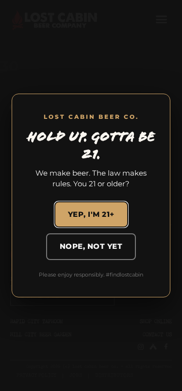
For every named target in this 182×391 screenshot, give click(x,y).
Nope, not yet (91, 246)
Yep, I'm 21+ (91, 214)
